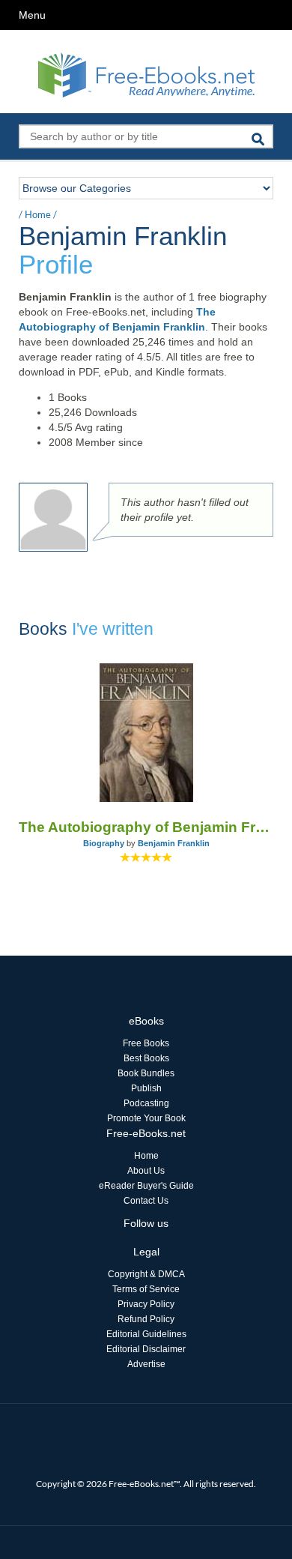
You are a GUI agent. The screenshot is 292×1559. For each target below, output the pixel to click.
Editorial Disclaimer (146, 1349)
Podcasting (146, 1103)
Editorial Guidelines (146, 1334)
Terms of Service (146, 1289)
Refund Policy (146, 1319)
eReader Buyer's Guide (146, 1185)
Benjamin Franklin (174, 843)
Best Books (146, 1058)
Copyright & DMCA (146, 1274)
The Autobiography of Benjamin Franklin (146, 827)
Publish (146, 1088)
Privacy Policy (146, 1304)
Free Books (146, 1043)
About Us (146, 1171)
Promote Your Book (146, 1118)
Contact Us (146, 1200)
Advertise (146, 1364)
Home (38, 214)
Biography (103, 843)
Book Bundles (146, 1073)
